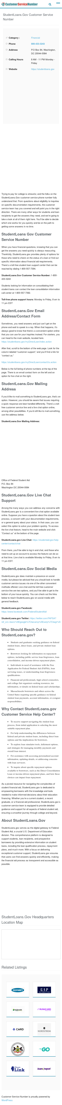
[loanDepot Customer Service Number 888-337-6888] (44, 1068)
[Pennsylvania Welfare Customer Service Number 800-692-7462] (18, 1048)
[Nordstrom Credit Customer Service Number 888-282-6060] (44, 1029)
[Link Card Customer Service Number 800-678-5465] (18, 1068)
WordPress (7, 1100)
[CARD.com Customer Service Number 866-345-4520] (18, 1029)
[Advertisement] (31, 97)
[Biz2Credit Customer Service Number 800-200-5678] (18, 1009)
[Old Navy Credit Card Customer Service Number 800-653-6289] (18, 989)
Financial (35, 37)
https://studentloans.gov (42, 69)
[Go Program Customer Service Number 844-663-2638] (44, 1048)
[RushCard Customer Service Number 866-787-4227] (44, 1009)
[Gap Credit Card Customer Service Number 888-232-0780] (44, 989)
